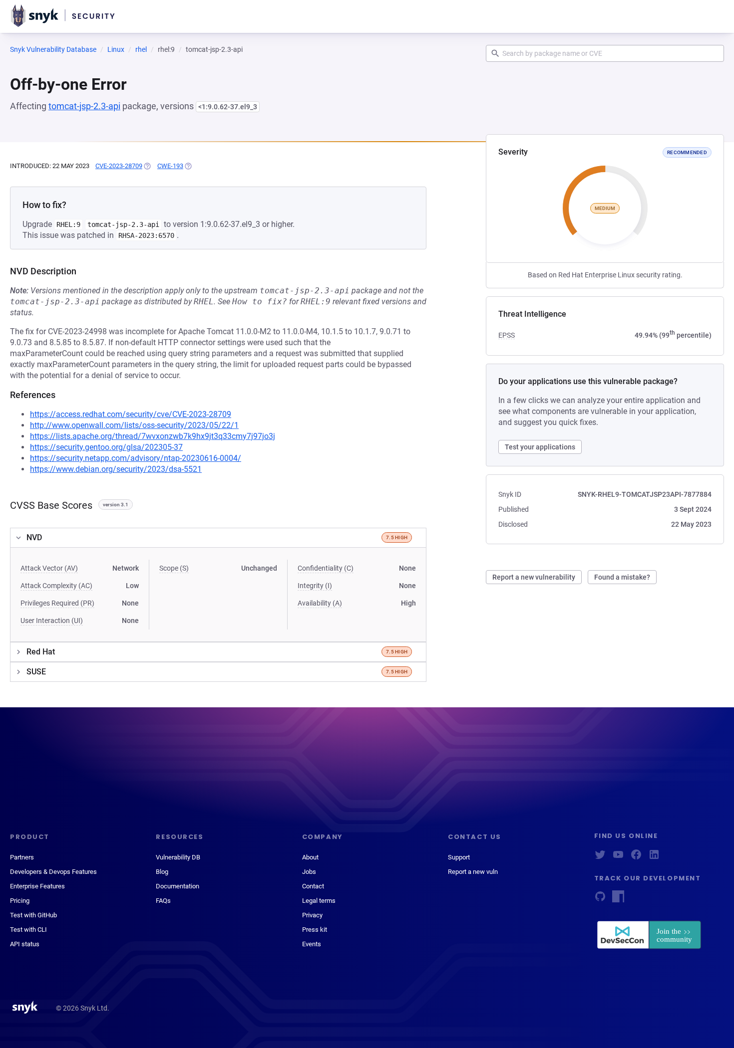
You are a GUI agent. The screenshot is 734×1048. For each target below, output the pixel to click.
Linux (115, 49)
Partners (22, 857)
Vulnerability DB (178, 857)
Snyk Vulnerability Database (53, 49)
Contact (313, 886)
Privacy (312, 915)
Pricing (19, 900)
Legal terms (319, 900)
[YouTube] (618, 857)
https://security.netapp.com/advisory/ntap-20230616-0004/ (135, 458)
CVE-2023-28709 (118, 166)
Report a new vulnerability (533, 577)
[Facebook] (636, 857)
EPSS (506, 335)
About (310, 857)
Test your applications (540, 447)
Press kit (314, 929)
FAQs (163, 900)
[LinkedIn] (654, 857)
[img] (146, 166)
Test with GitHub (33, 915)
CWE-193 (170, 166)
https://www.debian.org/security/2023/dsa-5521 (116, 469)
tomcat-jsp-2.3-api (84, 106)
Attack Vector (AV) (49, 568)
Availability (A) (320, 603)
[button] (218, 537)
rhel (141, 49)
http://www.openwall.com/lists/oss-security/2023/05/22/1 (134, 425)
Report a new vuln (473, 871)
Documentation (177, 886)
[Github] (600, 899)
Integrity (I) (315, 586)
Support (459, 857)
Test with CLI (28, 929)
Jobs (309, 871)
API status (24, 944)
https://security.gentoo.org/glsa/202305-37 (106, 447)
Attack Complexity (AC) (56, 586)
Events (311, 944)
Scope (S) (174, 568)
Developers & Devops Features (53, 871)
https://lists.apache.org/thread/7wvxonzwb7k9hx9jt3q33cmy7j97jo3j (152, 436)
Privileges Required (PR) (57, 603)
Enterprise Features (37, 886)
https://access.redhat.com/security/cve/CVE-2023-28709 (130, 414)
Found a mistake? (622, 577)
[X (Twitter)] (600, 857)
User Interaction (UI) (51, 621)
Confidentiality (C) (326, 568)
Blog (162, 871)
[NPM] (618, 899)
